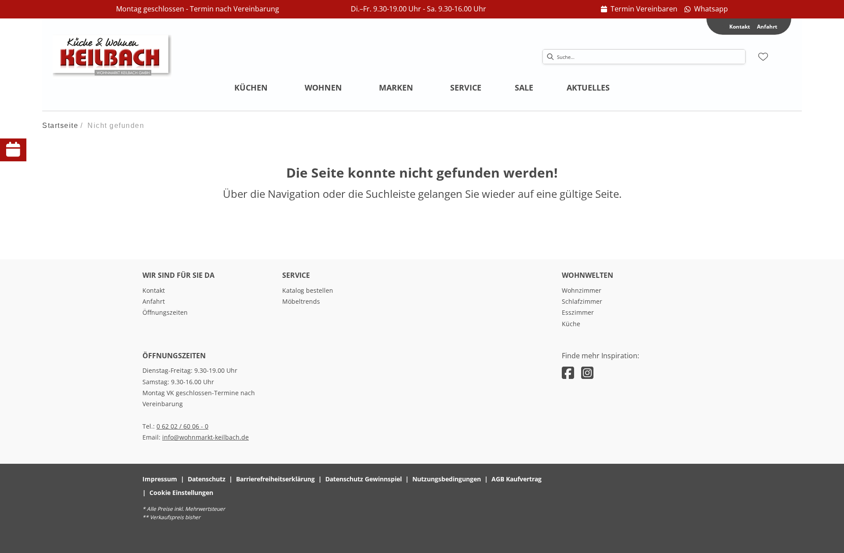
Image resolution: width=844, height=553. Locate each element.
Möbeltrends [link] (301, 301)
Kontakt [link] (153, 290)
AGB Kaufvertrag (516, 479)
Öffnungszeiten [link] (165, 312)
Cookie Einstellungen (181, 492)
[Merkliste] (763, 57)
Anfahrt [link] (767, 26)
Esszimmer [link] (578, 312)
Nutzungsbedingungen (446, 479)
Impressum (159, 479)
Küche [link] (571, 324)
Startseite (60, 125)
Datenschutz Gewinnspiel (363, 479)
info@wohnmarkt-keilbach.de (205, 437)
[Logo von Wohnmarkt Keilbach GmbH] (112, 57)
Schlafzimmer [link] (582, 301)
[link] (639, 9)
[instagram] (587, 372)
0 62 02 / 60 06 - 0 (182, 426)
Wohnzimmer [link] (581, 290)
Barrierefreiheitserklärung (275, 479)
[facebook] (568, 372)
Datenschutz (207, 479)
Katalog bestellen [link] (307, 290)
